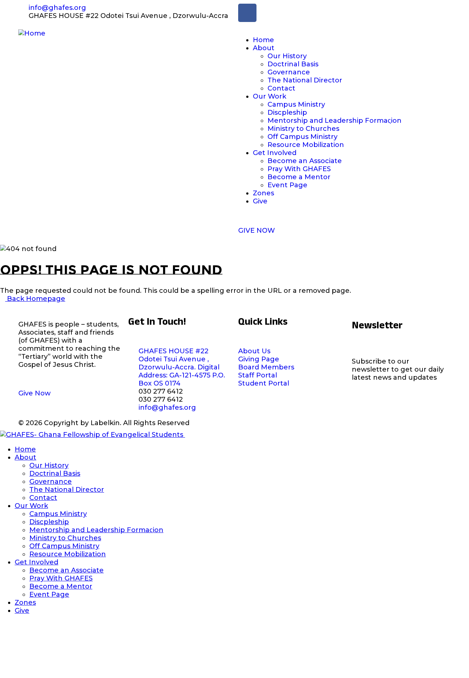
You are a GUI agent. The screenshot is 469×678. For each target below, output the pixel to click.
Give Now (34, 393)
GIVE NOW (256, 230)
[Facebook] (247, 13)
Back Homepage (35, 299)
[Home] (31, 33)
